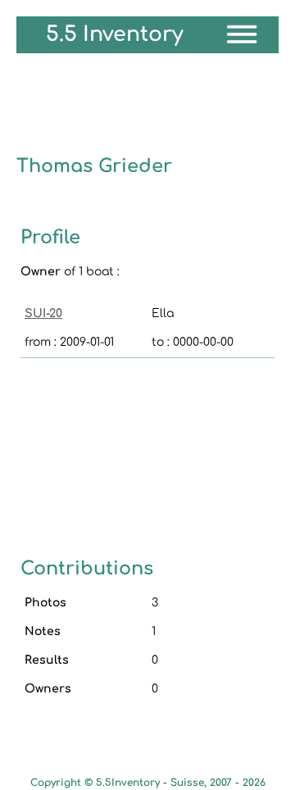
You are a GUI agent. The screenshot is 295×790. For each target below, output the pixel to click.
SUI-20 (43, 313)
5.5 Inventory (115, 34)
